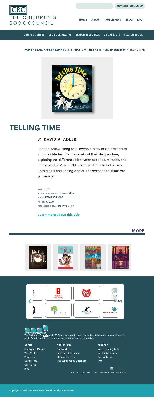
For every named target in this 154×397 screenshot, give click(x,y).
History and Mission (35, 349)
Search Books (133, 34)
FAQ (139, 19)
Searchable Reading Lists (54, 49)
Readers (103, 345)
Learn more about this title (59, 215)
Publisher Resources (68, 353)
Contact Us (30, 364)
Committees (30, 360)
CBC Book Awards (60, 34)
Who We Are (30, 353)
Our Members (64, 349)
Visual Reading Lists (108, 349)
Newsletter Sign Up (130, 5)
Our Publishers (34, 34)
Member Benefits (66, 357)
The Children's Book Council (33, 20)
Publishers (113, 19)
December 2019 (115, 49)
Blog (129, 19)
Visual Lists (112, 34)
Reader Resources (87, 34)
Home (83, 19)
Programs (29, 357)
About (96, 19)
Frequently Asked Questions (72, 360)
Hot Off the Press (88, 49)
